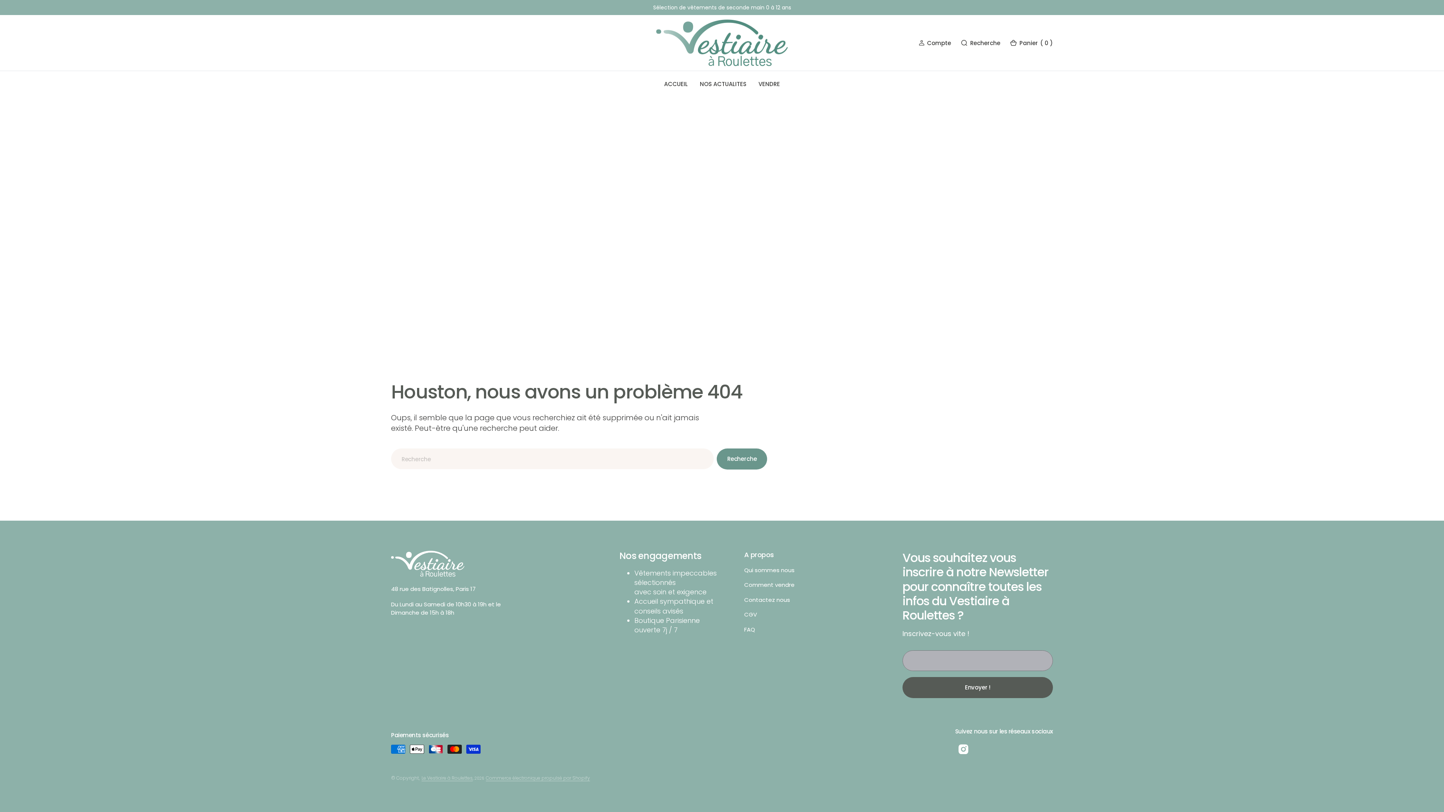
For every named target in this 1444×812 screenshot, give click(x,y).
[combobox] (552, 458)
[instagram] (963, 749)
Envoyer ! (978, 687)
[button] (935, 43)
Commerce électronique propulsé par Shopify (538, 778)
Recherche (742, 459)
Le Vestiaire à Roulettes (447, 778)
